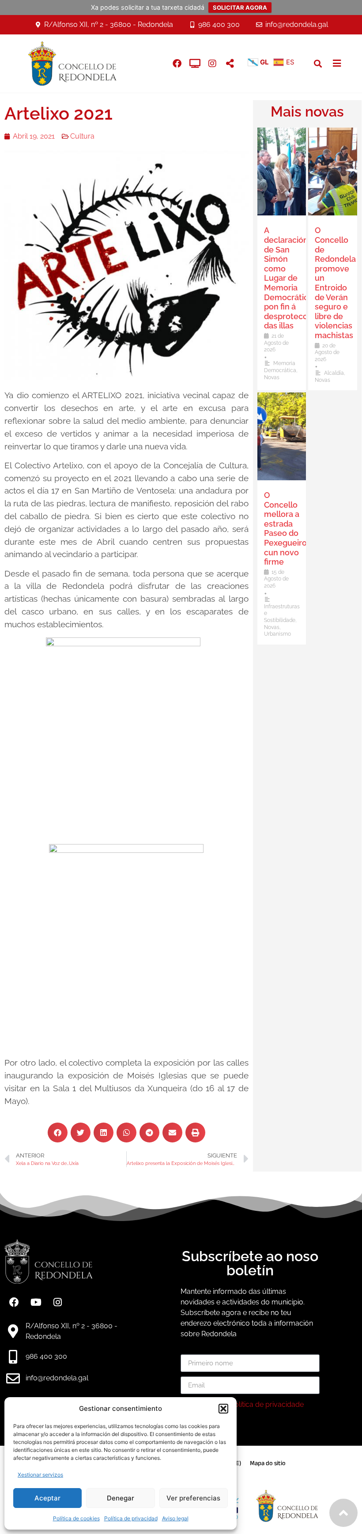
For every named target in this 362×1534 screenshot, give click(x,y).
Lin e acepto (246, 1404)
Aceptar (47, 1498)
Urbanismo (277, 634)
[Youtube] (35, 1302)
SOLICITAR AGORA (240, 7)
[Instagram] (212, 63)
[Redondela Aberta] (195, 63)
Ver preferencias (193, 1498)
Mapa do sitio (268, 1463)
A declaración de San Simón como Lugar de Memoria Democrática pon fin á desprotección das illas (291, 278)
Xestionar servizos (40, 1474)
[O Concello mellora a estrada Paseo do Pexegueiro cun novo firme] (281, 436)
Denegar (120, 1498)
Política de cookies (76, 1518)
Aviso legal (175, 1518)
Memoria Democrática (280, 366)
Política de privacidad (131, 1518)
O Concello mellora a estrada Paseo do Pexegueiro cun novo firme (285, 528)
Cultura (82, 136)
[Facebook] (14, 1302)
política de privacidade (267, 1404)
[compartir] (230, 63)
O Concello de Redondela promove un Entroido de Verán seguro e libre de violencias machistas (335, 283)
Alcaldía (334, 373)
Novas (271, 377)
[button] (223, 1408)
